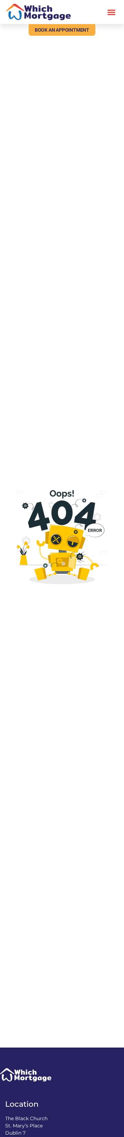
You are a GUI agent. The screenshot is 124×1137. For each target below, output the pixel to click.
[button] (111, 12)
